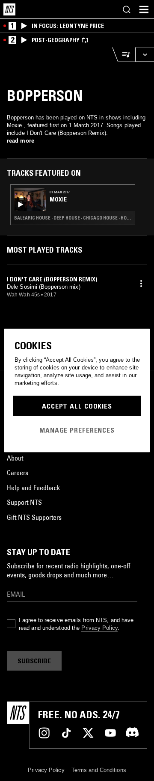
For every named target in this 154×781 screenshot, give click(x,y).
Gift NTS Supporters (34, 517)
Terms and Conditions (98, 770)
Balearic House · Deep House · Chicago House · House (72, 218)
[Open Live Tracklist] (123, 54)
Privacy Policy (99, 628)
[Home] (9, 9)
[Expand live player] (144, 54)
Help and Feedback (33, 487)
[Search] (127, 9)
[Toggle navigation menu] (144, 9)
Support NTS (24, 502)
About (15, 458)
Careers (17, 472)
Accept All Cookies (77, 406)
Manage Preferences (77, 430)
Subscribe (34, 660)
